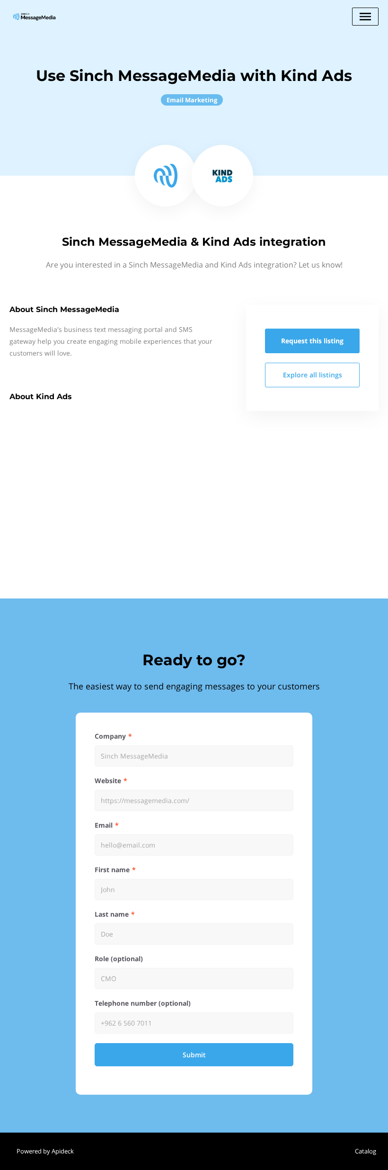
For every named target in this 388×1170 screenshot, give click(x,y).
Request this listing (312, 340)
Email (104, 825)
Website (108, 780)
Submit (194, 1054)
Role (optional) (119, 958)
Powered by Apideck (45, 1151)
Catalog (365, 1151)
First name (112, 869)
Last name (112, 914)
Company (110, 736)
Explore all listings (312, 374)
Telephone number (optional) (143, 1003)
